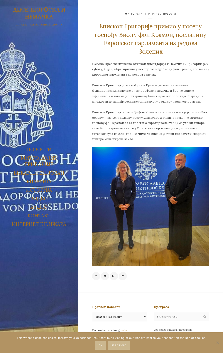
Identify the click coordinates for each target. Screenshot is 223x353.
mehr (124, 330)
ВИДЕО (39, 198)
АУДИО (39, 207)
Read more (119, 345)
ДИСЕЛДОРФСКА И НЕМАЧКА (39, 13)
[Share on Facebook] (96, 276)
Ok (100, 345)
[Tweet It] (105, 276)
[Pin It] (123, 276)
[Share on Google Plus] (114, 276)
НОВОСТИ (39, 149)
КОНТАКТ (39, 216)
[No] (217, 342)
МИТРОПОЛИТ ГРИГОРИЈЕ (143, 14)
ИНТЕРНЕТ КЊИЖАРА (39, 224)
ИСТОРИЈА (39, 190)
